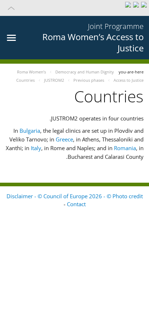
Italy (36, 148)
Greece (64, 139)
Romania (125, 148)
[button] (74, 8)
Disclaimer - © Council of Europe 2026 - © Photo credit (75, 196)
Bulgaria (30, 130)
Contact (76, 204)
